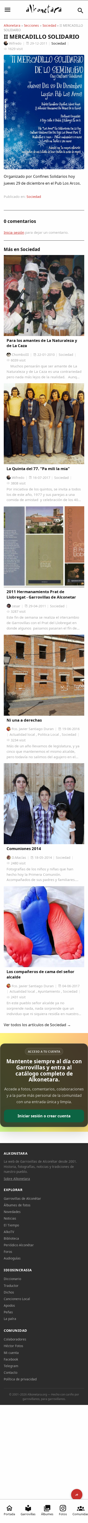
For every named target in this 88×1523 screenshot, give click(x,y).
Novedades (12, 1211)
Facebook (11, 1359)
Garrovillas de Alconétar (22, 1198)
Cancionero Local (17, 1299)
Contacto (10, 1372)
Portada (9, 1514)
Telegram (11, 1366)
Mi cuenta (11, 1352)
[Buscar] (80, 10)
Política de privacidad (20, 1379)
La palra (10, 1318)
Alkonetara (12, 25)
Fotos (63, 1514)
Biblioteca (11, 1238)
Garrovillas (28, 1514)
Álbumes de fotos (17, 1205)
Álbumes (47, 1514)
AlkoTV (9, 1231)
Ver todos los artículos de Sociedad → (37, 1024)
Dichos (9, 1292)
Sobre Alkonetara (17, 1178)
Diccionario (12, 1278)
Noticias (10, 1218)
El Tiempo (11, 1225)
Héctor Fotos (13, 1346)
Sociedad (49, 25)
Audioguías (12, 1258)
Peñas (8, 1312)
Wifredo (15, 43)
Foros (8, 1251)
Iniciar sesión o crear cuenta (44, 1116)
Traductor (11, 1285)
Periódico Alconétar (19, 1245)
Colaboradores (15, 1339)
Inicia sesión (14, 232)
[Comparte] (76, 1494)
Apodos (9, 1305)
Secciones (31, 25)
